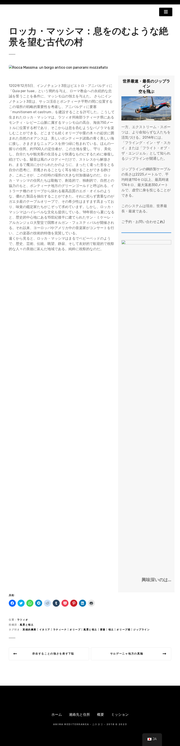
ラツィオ (22, 619)
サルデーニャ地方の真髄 (126, 653)
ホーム (56, 714)
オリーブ (75, 629)
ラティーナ (60, 629)
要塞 (103, 629)
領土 (111, 629)
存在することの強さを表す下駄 (53, 653)
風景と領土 (27, 624)
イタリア (44, 629)
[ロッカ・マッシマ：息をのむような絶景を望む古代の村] (58, 67)
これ (160, 222)
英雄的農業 (29, 629)
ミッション (120, 714)
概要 (100, 714)
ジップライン (141, 629)
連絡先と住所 (79, 714)
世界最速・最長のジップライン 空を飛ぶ (146, 86)
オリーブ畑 (123, 629)
